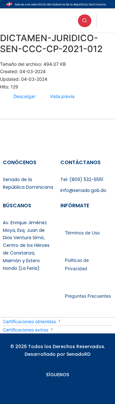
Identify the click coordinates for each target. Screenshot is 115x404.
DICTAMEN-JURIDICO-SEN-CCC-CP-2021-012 (51, 43)
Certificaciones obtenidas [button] (30, 321)
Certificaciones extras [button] (26, 329)
